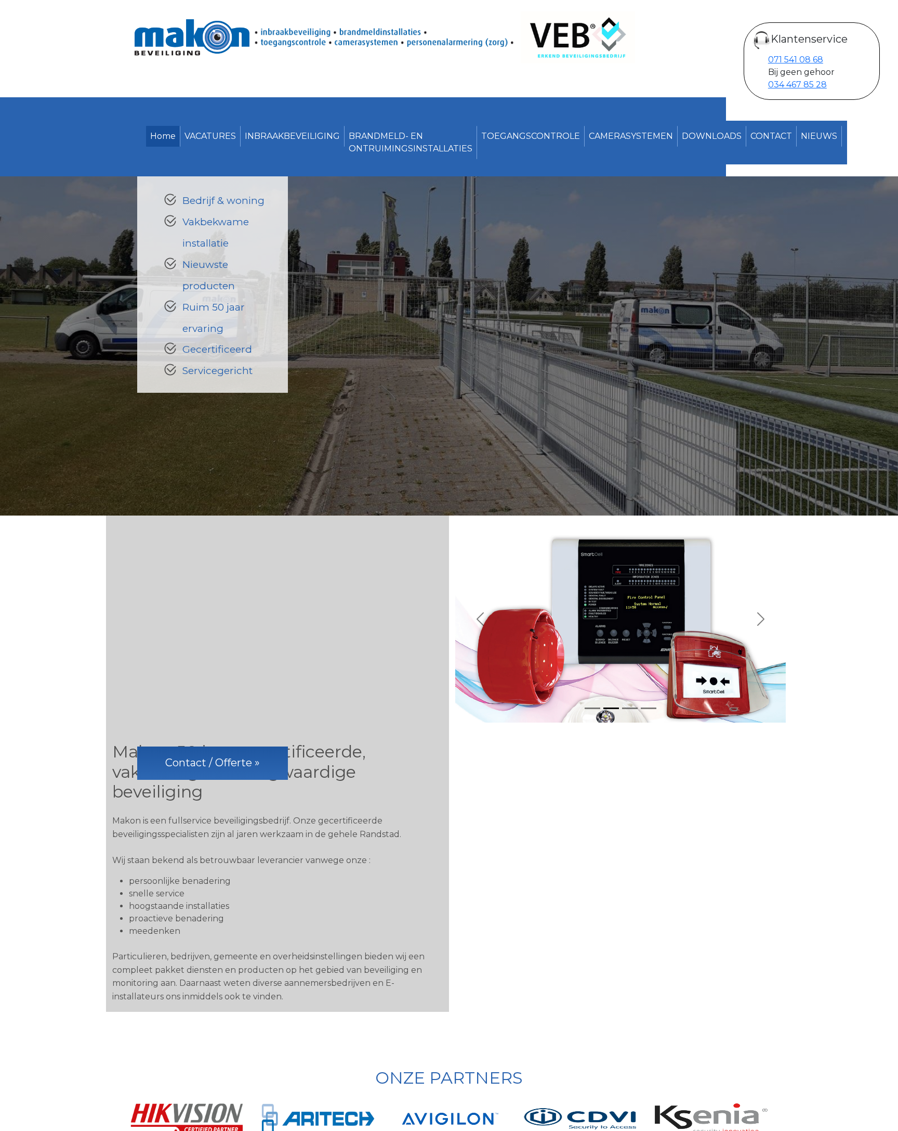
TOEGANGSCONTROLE (530, 136)
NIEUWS (819, 136)
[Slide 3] (630, 708)
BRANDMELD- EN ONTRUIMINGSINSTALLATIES (410, 142)
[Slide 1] (592, 708)
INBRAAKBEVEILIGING (292, 136)
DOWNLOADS (712, 136)
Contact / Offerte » (212, 762)
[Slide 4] (648, 708)
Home (163, 136)
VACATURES (210, 136)
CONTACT (771, 136)
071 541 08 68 (795, 60)
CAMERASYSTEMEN (631, 136)
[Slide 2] (611, 708)
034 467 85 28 (797, 84)
